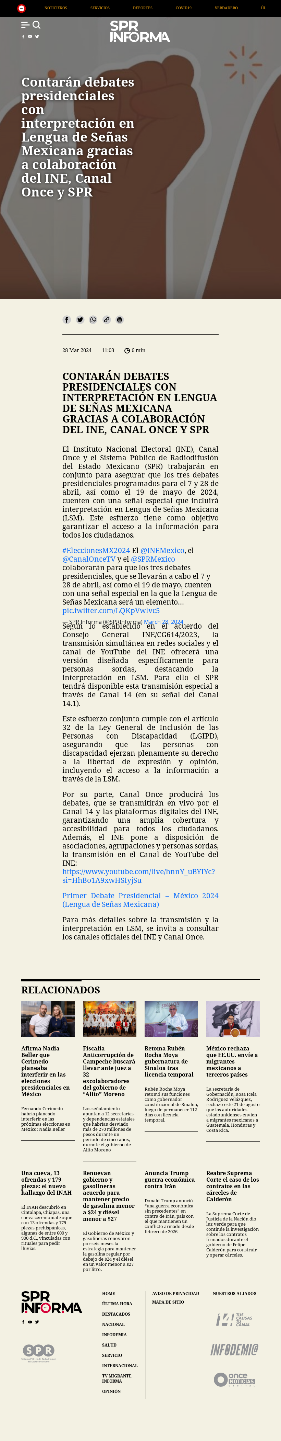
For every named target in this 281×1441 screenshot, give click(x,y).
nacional (113, 1324)
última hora (117, 1304)
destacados (116, 1314)
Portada (262, 7)
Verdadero (168, 7)
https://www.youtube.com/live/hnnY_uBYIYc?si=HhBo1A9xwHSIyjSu (138, 876)
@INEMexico (162, 550)
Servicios (42, 7)
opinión (111, 1391)
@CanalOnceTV (88, 559)
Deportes (85, 7)
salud (109, 1345)
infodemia (114, 1335)
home (108, 1293)
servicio (112, 1355)
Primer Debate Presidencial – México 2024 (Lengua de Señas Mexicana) (140, 900)
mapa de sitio (168, 1302)
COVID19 (126, 7)
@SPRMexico (153, 559)
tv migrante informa (117, 1378)
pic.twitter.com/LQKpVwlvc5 (111, 610)
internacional (120, 1366)
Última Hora (217, 7)
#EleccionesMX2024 (96, 550)
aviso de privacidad (175, 1293)
